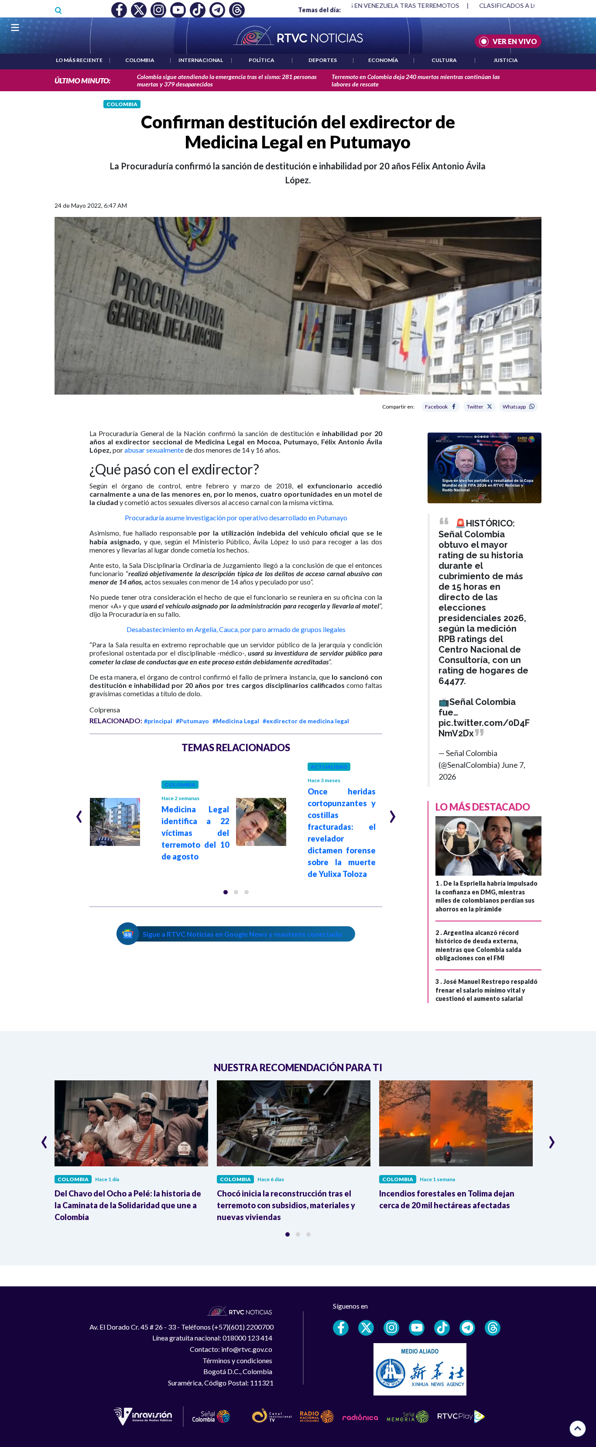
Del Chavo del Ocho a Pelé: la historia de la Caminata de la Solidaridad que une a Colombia (128, 1205)
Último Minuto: (82, 80)
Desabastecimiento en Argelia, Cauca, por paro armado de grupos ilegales (236, 629)
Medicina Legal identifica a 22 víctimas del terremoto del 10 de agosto (195, 832)
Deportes (322, 60)
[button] (225, 892)
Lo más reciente (79, 60)
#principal (158, 721)
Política (261, 60)
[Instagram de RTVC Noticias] (391, 1328)
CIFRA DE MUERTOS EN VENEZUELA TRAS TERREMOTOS (363, 5)
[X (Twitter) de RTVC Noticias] (366, 1328)
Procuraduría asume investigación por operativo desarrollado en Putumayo (236, 517)
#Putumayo (192, 721)
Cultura (444, 60)
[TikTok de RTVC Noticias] (442, 1328)
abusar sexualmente (154, 450)
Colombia (139, 60)
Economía (383, 60)
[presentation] (79, 812)
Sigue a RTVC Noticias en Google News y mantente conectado (242, 934)
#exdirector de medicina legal (306, 721)
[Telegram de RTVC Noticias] (467, 1328)
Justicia (505, 60)
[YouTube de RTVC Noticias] (417, 1328)
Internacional (200, 60)
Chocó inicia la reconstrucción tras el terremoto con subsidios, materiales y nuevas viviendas (286, 1205)
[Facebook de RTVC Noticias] (341, 1328)
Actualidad (329, 766)
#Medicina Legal (235, 721)
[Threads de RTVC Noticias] (492, 1328)
